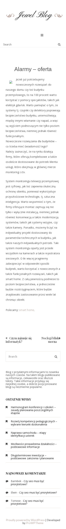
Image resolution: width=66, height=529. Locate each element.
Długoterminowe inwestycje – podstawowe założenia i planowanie (32, 457)
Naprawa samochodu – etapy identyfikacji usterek (28, 434)
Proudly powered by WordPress (25, 520)
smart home (26, 310)
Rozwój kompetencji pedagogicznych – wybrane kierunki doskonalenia (34, 423)
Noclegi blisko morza (50, 340)
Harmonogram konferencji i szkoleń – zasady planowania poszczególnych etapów (33, 410)
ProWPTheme (34, 523)
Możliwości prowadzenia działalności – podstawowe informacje (34, 445)
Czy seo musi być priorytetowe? (27, 482)
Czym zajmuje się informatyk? (19, 340)
